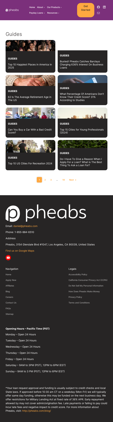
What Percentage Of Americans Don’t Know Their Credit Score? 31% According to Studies (82, 97)
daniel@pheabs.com (25, 226)
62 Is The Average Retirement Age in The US (29, 99)
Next (72, 180)
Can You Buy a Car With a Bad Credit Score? (30, 131)
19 (63, 180)
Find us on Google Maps (20, 250)
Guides (12, 58)
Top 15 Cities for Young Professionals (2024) (82, 131)
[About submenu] (44, 7)
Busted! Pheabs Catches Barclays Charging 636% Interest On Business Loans (81, 64)
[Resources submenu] (58, 13)
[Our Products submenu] (61, 7)
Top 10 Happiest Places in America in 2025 (30, 66)
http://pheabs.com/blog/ (36, 410)
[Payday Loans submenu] (44, 13)
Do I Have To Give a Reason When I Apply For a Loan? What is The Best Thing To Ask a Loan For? (81, 162)
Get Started (85, 8)
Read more (50, 68)
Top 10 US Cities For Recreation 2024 (30, 163)
